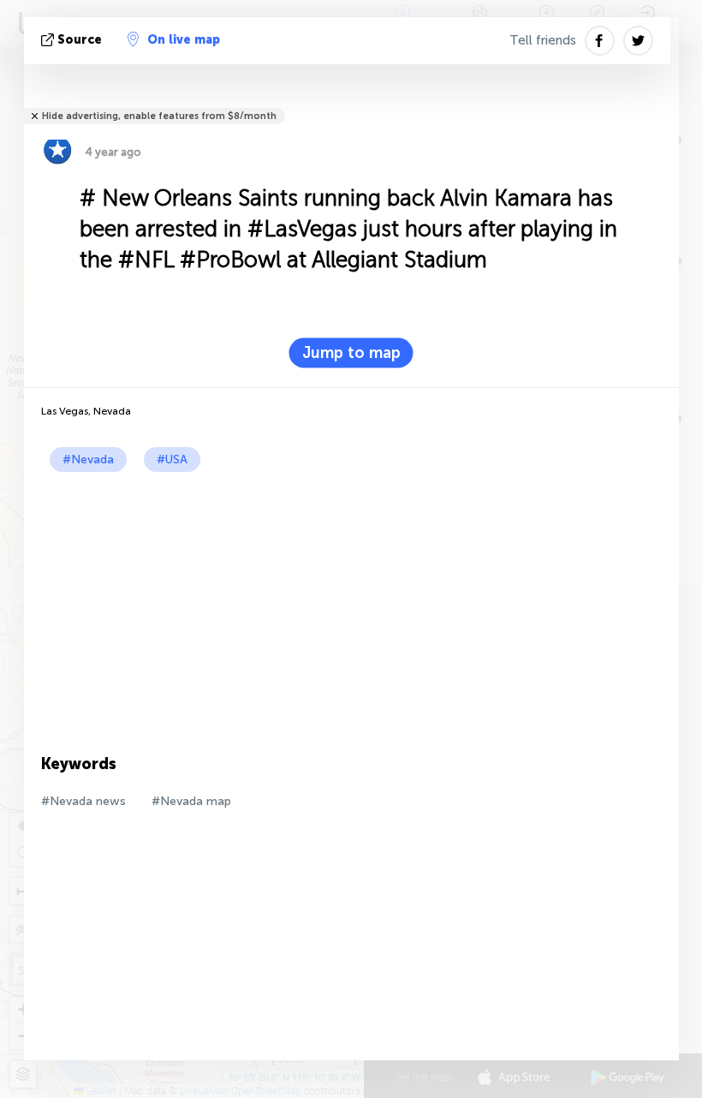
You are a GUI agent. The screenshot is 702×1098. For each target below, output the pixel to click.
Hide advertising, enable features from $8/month (159, 116)
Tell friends (542, 40)
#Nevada (88, 459)
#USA (172, 459)
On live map (183, 40)
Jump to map (351, 352)
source (79, 40)
